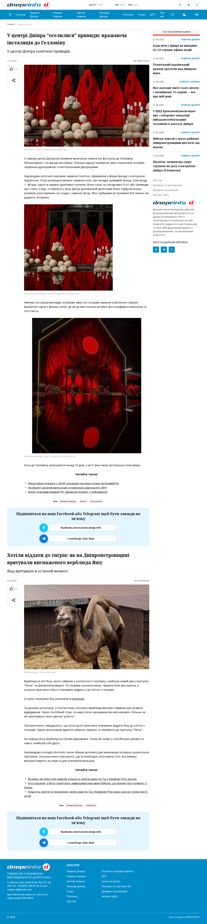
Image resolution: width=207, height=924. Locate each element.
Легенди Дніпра (104, 14)
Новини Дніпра (34, 14)
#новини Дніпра (68, 501)
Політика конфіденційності (118, 871)
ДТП (152, 14)
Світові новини (81, 14)
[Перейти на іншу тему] (185, 15)
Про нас (162, 14)
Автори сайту (161, 195)
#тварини (91, 805)
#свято (83, 501)
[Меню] (10, 15)
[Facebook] (180, 5)
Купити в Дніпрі (111, 881)
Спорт (141, 14)
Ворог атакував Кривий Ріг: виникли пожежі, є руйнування (67, 492)
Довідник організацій (165, 190)
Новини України (57, 14)
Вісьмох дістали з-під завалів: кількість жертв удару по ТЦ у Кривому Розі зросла (82, 779)
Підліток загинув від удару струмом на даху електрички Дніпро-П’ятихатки (174, 166)
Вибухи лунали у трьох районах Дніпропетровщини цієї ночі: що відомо (176, 143)
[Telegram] (188, 5)
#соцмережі (96, 501)
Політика (128, 14)
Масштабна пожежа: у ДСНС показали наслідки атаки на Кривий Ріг (73, 483)
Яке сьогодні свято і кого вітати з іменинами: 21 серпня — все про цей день (176, 92)
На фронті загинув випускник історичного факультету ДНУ (67, 487)
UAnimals (78, 699)
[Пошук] (173, 15)
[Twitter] (197, 5)
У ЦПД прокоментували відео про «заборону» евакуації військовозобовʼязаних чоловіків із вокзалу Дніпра (174, 117)
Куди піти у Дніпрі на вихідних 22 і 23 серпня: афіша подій (175, 48)
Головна (20, 14)
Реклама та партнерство (167, 185)
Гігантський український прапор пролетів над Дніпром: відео (175, 69)
